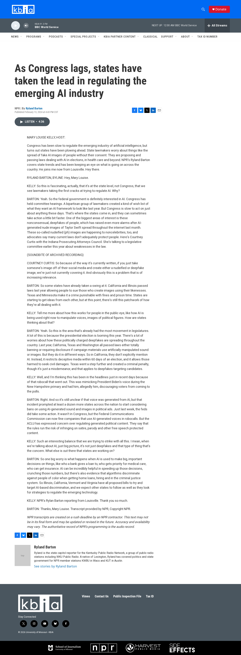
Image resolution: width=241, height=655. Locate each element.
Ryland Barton (34, 108)
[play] (15, 26)
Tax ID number (207, 36)
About (185, 36)
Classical (150, 36)
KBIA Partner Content (120, 36)
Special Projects (83, 36)
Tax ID (150, 596)
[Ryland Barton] (23, 555)
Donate (220, 9)
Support (167, 36)
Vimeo (86, 596)
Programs (33, 36)
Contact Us (102, 596)
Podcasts (56, 36)
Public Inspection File (127, 596)
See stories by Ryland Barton (55, 566)
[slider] (31, 25)
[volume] (26, 26)
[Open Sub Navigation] (21, 36)
